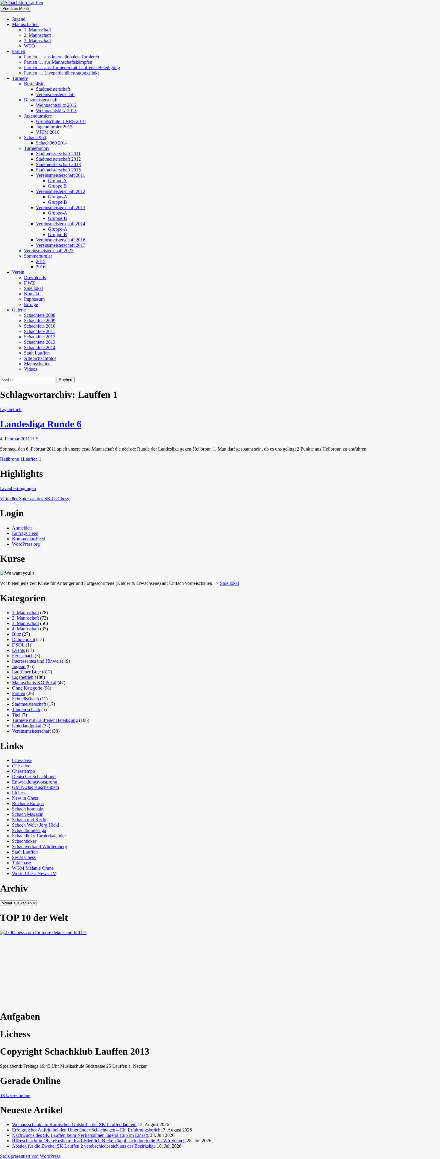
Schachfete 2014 (39, 347)
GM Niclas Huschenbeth (35, 787)
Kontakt (31, 293)
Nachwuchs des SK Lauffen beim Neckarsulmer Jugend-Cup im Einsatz (80, 1135)
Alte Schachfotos (40, 358)
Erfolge (31, 304)
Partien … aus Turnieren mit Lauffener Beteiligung (72, 67)
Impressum (34, 299)
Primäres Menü (15, 8)
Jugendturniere (38, 115)
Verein (18, 272)
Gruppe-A (57, 196)
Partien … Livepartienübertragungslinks (61, 72)
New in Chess (25, 798)
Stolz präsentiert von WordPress (30, 1156)
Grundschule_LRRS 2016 (61, 121)
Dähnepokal (23, 639)
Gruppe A (57, 180)
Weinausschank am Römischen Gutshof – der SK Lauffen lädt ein (74, 1124)
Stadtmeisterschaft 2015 (58, 169)
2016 (40, 266)
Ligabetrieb (11, 409)
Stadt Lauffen (37, 352)
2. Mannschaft (37, 35)
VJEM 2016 (47, 132)
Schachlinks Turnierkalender (39, 835)
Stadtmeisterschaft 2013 (58, 164)
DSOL (18, 644)
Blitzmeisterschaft (40, 99)
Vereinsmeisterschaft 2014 (60, 223)
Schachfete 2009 (39, 320)
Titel (16, 714)
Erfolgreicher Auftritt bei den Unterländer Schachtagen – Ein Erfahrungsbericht (87, 1129)
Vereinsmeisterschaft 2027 (48, 250)
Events (18, 650)
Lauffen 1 (32, 459)
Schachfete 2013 (39, 342)
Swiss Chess (24, 857)
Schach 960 (35, 137)
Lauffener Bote (26, 671)
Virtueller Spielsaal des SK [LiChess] (35, 498)
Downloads (35, 277)
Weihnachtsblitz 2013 (56, 110)
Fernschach (23, 655)
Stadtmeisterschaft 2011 (58, 153)
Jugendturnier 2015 (54, 126)
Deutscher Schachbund (34, 776)
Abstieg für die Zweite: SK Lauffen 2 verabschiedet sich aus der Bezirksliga (84, 1146)
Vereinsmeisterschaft (55, 94)
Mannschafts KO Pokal (34, 682)
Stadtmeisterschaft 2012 (58, 159)
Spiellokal (33, 288)
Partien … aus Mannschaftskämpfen (58, 62)
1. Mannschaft (37, 29)
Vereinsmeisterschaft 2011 (60, 175)
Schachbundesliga (29, 830)
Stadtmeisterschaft (53, 89)
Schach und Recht (29, 819)
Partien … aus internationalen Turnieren (61, 56)
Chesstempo (23, 771)
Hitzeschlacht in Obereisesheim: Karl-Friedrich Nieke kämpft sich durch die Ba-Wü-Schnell (99, 1140)
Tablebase (21, 862)
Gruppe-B (57, 202)
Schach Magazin (27, 814)
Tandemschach (26, 709)
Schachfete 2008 (39, 315)
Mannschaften (25, 24)
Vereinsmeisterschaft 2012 (60, 191)
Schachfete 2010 (39, 325)
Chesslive (21, 765)
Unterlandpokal (26, 725)
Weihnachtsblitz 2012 (56, 105)
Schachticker (24, 841)
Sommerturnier (38, 255)
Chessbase (22, 760)
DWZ (29, 282)
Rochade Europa (28, 803)
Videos (30, 369)
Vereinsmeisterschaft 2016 (60, 239)
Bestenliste (34, 83)
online (15, 1095)
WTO (29, 45)
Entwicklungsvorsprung (34, 781)
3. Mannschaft (37, 40)
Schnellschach (25, 698)
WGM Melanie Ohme (33, 868)
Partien (18, 51)
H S (35, 438)
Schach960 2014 (52, 142)
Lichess (19, 792)
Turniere (20, 78)
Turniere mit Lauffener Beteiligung (45, 720)
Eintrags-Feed (25, 533)
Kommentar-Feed (28, 538)
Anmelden (22, 527)
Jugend (18, 19)
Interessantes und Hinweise (37, 661)
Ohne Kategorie (27, 687)
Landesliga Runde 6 (40, 424)
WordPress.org (26, 544)
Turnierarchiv (36, 148)
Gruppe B (57, 185)
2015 (40, 261)
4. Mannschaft (25, 628)
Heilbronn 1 (11, 459)
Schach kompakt (27, 808)
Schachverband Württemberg (39, 846)
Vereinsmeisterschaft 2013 (60, 207)
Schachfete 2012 (39, 336)
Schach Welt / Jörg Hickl (35, 825)
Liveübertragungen (18, 488)
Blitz (16, 634)
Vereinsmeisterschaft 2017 (60, 245)
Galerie (19, 309)
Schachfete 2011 (39, 331)
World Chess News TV (34, 873)
